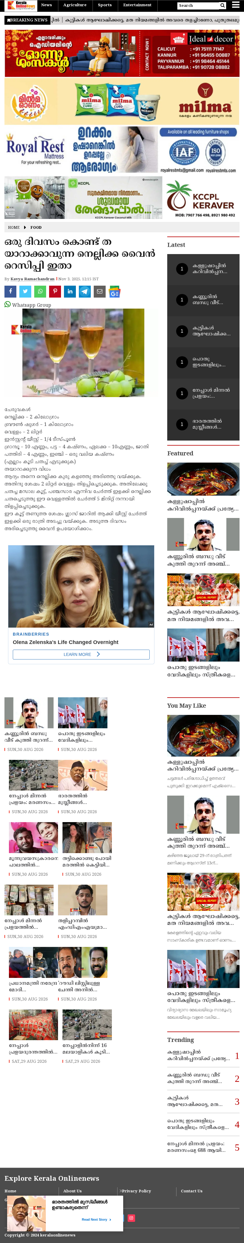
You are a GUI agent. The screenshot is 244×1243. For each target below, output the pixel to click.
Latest (176, 245)
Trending (180, 1040)
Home (14, 228)
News (46, 5)
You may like (186, 706)
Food (36, 228)
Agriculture (75, 5)
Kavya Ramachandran (32, 279)
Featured (180, 454)
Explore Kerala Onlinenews (51, 1179)
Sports (105, 5)
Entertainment (137, 5)
